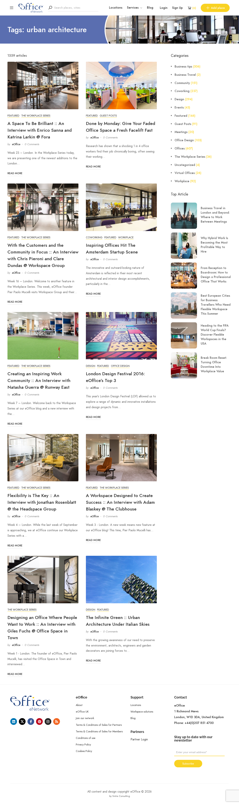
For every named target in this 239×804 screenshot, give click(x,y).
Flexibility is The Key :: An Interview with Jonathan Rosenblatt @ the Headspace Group (41, 502)
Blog (150, 8)
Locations (115, 8)
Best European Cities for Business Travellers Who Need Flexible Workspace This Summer (216, 305)
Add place (218, 8)
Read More (14, 173)
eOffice (16, 144)
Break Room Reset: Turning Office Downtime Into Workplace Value (214, 364)
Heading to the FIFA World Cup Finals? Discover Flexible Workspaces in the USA (215, 335)
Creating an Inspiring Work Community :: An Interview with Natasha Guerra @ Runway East (38, 380)
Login (163, 8)
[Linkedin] (13, 721)
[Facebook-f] (30, 721)
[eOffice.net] (30, 7)
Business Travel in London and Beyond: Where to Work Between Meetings (215, 215)
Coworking (94, 237)
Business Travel (185, 75)
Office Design (120, 366)
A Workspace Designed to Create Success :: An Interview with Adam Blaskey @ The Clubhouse (120, 502)
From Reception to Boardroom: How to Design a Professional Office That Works (216, 275)
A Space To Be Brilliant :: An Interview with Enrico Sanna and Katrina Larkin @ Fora (39, 130)
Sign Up (177, 8)
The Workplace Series (35, 115)
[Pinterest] (39, 721)
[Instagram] (48, 721)
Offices (180, 148)
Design (90, 366)
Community (182, 83)
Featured (13, 115)
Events (179, 108)
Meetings (181, 132)
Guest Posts (108, 115)
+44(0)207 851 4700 (199, 723)
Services (133, 8)
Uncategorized (185, 165)
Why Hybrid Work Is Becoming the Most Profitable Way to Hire (214, 245)
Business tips (183, 67)
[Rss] (56, 721)
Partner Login (139, 739)
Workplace (126, 237)
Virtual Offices (185, 173)
